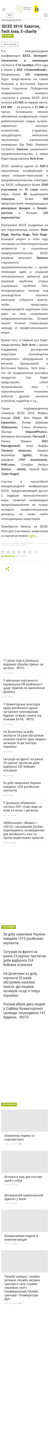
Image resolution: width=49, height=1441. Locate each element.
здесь (32, 536)
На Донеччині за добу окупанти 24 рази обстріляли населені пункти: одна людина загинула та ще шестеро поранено (24, 739)
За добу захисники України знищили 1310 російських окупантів (24, 938)
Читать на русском (9, 44)
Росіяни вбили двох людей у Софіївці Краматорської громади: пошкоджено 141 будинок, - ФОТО (24, 1011)
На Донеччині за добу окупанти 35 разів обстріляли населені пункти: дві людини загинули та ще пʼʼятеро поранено (21, 984)
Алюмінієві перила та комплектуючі (19, 1137)
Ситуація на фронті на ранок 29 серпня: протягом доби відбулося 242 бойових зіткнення (23, 764)
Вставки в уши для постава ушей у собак (23, 1179)
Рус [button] (9, 15)
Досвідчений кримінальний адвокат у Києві (23, 1197)
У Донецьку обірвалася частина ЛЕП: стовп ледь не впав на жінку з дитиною (22, 806)
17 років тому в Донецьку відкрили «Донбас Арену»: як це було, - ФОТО (23, 664)
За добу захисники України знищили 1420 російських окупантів (22, 786)
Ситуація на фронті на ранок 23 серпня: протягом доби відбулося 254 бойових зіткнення (24, 958)
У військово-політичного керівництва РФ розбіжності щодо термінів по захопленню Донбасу (24, 686)
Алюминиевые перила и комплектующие (21, 1238)
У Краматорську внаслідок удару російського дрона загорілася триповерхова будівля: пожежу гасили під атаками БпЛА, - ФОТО (22, 711)
